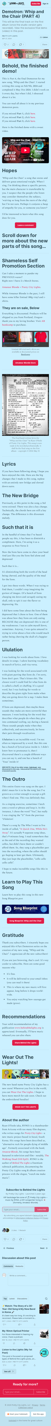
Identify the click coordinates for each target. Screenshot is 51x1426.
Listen (45, 37)
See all (7, 1371)
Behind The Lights (21, 1163)
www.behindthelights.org (28, 1028)
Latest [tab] (12, 1298)
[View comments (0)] (13, 44)
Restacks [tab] (19, 1266)
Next (42, 1248)
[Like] (3, 1343)
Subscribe (36, 3)
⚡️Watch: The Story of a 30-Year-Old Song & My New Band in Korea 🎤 (18, 1309)
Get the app (38, 1414)
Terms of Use (38, 1215)
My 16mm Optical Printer (15, 1331)
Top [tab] (5, 1298)
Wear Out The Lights (22, 1092)
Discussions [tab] (22, 1298)
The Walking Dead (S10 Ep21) (25, 1157)
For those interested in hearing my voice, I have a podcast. (17, 1335)
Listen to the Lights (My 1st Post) (17, 1351)
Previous (10, 1248)
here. (33, 113)
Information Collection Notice (27, 1218)
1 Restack (22, 1230)
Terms (42, 1405)
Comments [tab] (8, 1266)
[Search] (46, 1298)
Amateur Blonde (10, 287)
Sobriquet (33, 767)
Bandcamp (25, 354)
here (32, 117)
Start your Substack (19, 1414)
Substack (12, 1420)
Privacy (35, 1405)
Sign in (45, 3)
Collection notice (25, 1407)
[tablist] (13, 1266)
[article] (25, 1315)
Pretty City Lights (10, 36)
